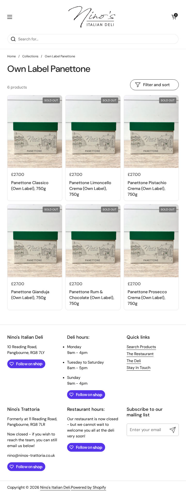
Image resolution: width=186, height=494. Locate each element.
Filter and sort (156, 84)
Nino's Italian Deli (55, 487)
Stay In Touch (138, 367)
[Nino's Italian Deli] (92, 17)
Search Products (141, 346)
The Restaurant (140, 353)
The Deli (134, 360)
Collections (30, 56)
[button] (174, 17)
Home (11, 56)
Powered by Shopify (88, 487)
